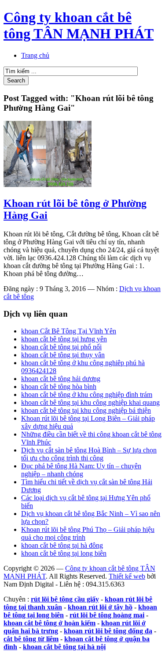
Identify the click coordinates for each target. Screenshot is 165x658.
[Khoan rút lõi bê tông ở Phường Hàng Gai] (48, 184)
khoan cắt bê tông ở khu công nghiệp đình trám (86, 394)
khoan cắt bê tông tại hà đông (62, 545)
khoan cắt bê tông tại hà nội (64, 647)
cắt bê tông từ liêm (31, 639)
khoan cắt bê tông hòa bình (58, 386)
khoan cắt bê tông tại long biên (63, 553)
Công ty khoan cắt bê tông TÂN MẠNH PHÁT (79, 25)
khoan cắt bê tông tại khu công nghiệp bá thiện (86, 410)
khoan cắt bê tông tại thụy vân (63, 355)
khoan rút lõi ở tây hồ (100, 607)
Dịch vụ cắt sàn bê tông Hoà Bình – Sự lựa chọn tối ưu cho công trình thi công (89, 454)
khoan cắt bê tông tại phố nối (61, 347)
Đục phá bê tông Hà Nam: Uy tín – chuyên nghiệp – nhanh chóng (81, 470)
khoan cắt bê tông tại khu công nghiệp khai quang (90, 402)
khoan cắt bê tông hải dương (60, 378)
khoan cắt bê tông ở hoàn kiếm (49, 623)
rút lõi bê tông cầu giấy (65, 599)
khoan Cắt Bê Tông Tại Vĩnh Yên (68, 331)
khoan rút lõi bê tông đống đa (108, 631)
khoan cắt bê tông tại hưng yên (64, 339)
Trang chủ (35, 55)
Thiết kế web (127, 576)
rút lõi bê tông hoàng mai (107, 615)
